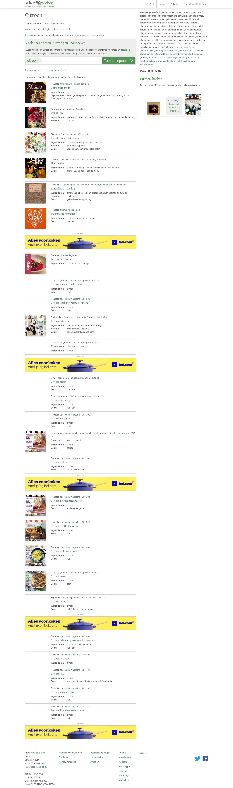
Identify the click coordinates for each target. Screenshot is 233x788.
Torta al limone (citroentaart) (67, 710)
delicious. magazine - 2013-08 (85, 280)
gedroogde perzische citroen (153, 57)
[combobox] (64, 59)
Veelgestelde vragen (100, 752)
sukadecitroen (147, 64)
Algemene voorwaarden (70, 752)
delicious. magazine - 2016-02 (85, 572)
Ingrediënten (125, 757)
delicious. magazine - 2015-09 (75, 547)
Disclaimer (64, 757)
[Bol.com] (80, 248)
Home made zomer (70, 209)
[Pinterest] (156, 70)
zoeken (41, 3)
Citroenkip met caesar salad (66, 501)
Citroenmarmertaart (62, 692)
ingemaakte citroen (167, 60)
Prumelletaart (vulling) (63, 188)
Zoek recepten (115, 61)
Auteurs (122, 752)
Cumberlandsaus (60, 88)
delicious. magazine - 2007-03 (75, 654)
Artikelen (175, 4)
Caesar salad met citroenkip (66, 440)
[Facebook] (149, 70)
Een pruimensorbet (61, 259)
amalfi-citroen (166, 47)
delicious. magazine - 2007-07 (88, 342)
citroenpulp (172, 50)
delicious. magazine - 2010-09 (90, 597)
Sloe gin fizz (57, 163)
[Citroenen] (155, 115)
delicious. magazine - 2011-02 (75, 414)
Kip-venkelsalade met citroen (67, 346)
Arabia (104, 317)
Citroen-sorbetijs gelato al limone (69, 303)
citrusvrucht (58, 23)
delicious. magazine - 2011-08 (75, 669)
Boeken (162, 4)
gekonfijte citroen (176, 57)
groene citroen (192, 57)
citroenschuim (146, 53)
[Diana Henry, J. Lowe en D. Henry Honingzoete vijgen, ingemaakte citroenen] (193, 115)
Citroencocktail (59, 462)
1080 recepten (83, 134)
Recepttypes (125, 766)
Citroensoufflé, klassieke (64, 526)
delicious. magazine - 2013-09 (85, 377)
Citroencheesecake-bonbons (67, 284)
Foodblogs (124, 775)
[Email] (159, 70)
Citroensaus (57, 674)
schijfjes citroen (184, 60)
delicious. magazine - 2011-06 (75, 458)
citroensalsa (185, 50)
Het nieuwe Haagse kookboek (75, 83)
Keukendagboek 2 (70, 255)
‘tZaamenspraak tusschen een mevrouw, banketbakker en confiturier (93, 184)
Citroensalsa (58, 601)
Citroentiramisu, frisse (64, 400)
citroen (177, 47)
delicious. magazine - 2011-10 (75, 706)
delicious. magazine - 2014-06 (75, 298)
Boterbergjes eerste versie (65, 138)
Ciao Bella (81, 109)
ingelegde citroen (148, 60)
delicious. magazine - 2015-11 (75, 522)
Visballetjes (57, 113)
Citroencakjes (58, 382)
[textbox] (43, 60)
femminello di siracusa (191, 53)
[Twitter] (152, 70)
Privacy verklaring (67, 761)
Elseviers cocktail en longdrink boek (89, 159)
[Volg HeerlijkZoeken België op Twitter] (198, 759)
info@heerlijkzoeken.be (36, 766)
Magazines (124, 780)
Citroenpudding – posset (65, 551)
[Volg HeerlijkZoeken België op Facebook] (205, 759)
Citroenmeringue (60, 418)
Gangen (122, 770)
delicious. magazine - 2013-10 (85, 396)
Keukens (123, 761)
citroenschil (197, 50)
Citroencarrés (58, 576)
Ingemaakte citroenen (63, 214)
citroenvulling (161, 53)
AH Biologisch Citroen (49, 29)
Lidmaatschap (97, 757)
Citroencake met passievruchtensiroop (72, 640)
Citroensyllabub (60, 658)
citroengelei (160, 50)
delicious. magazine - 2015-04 (75, 496)
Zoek (151, 4)
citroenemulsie (147, 50)
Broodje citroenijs (61, 321)
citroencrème (187, 47)
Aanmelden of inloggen (195, 4)
